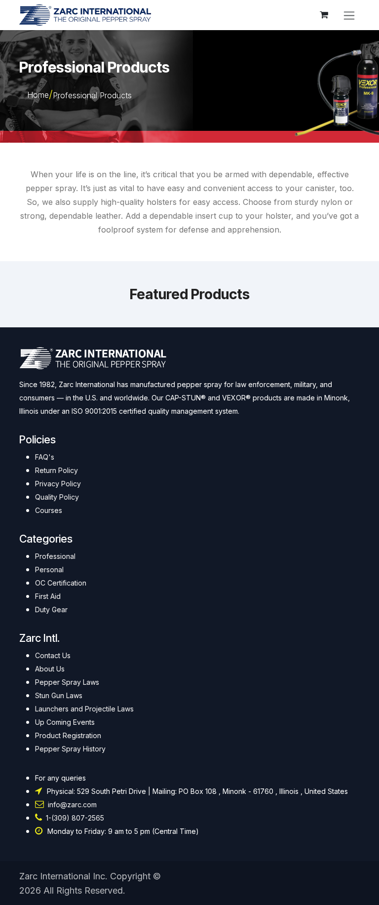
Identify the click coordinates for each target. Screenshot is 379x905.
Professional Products (92, 95)
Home (38, 95)
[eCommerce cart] (324, 15)
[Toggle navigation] (349, 15)
